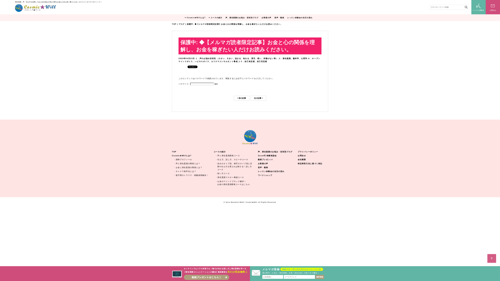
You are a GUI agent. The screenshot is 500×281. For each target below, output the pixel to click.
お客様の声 (266, 18)
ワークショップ (265, 175)
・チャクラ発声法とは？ (185, 171)
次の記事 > (258, 98)
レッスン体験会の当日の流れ (300, 18)
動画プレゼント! (265, 159)
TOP (174, 24)
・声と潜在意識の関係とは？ (187, 163)
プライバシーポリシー (308, 152)
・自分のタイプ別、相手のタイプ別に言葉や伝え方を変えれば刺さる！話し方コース (233, 166)
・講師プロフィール (183, 159)
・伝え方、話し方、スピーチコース (231, 159)
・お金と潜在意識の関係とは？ (188, 167)
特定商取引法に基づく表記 (310, 163)
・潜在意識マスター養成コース (229, 177)
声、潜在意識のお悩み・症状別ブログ (242, 18)
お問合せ (302, 156)
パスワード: (184, 84)
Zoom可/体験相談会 (267, 156)
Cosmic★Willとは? (196, 18)
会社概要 (302, 159)
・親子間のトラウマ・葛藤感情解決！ (191, 175)
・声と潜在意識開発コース (227, 156)
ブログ (182, 24)
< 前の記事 (241, 98)
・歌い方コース (222, 173)
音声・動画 (279, 18)
